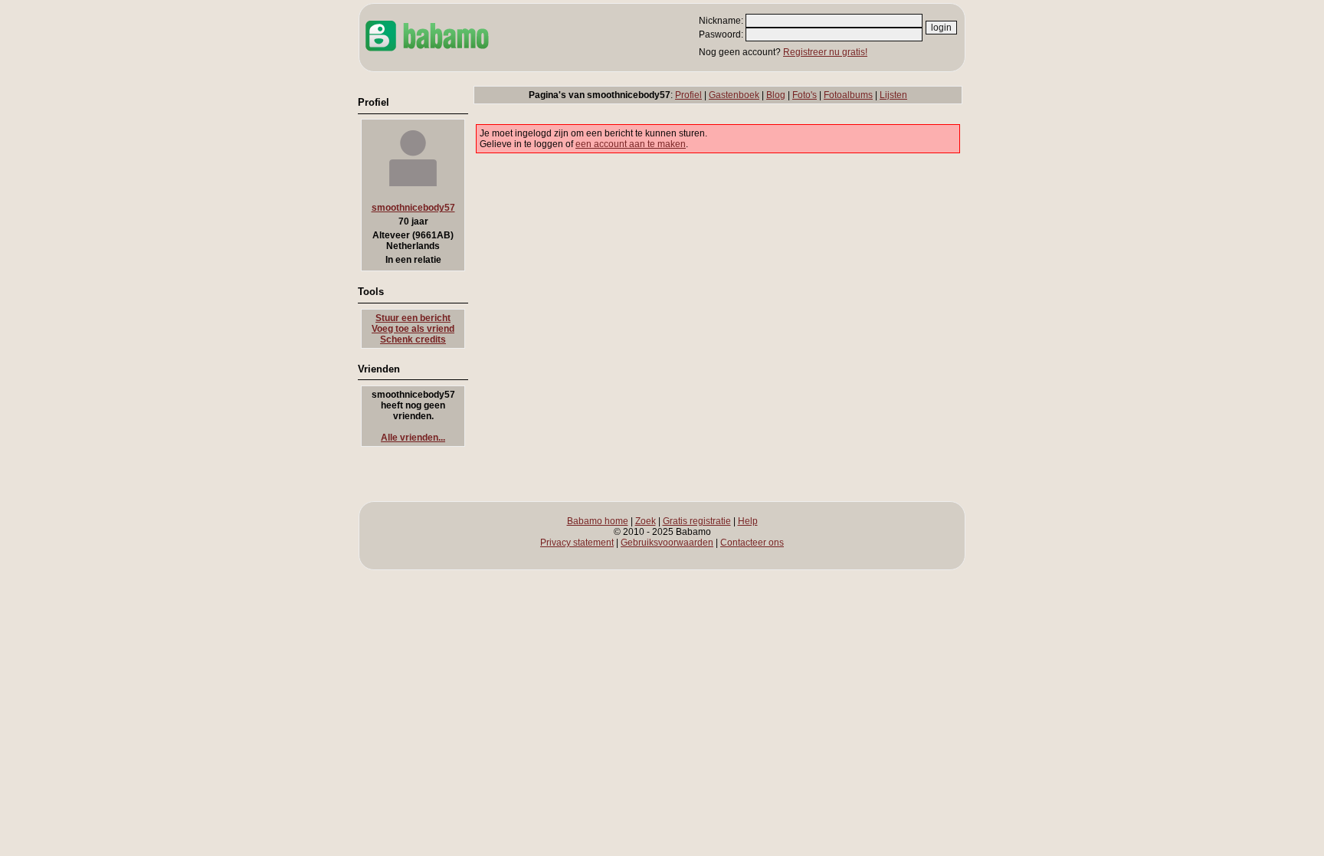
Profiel (688, 95)
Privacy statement (577, 542)
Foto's (804, 95)
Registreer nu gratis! (825, 52)
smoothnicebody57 (413, 207)
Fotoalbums (848, 95)
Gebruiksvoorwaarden (667, 542)
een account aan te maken (630, 144)
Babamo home (597, 521)
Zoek (645, 521)
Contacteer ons (752, 542)
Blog (775, 95)
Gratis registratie (697, 521)
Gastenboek (734, 95)
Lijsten (893, 95)
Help (748, 521)
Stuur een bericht (413, 318)
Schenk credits (413, 339)
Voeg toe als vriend (413, 328)
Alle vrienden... (413, 437)
